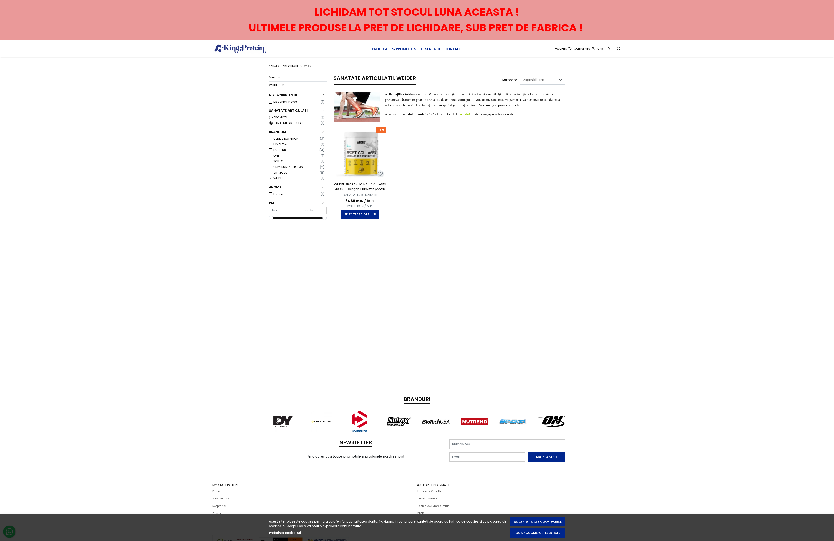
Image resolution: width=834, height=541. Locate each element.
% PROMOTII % (404, 49)
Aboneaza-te (547, 457)
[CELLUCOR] (321, 429)
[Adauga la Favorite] (380, 174)
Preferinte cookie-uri (285, 533)
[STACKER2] (513, 429)
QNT (276, 156)
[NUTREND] (475, 429)
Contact (453, 49)
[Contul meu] (584, 49)
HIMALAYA (280, 144)
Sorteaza (509, 79)
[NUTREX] (398, 429)
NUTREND (279, 150)
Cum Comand (427, 498)
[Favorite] (563, 49)
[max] (313, 210)
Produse (380, 49)
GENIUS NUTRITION (285, 139)
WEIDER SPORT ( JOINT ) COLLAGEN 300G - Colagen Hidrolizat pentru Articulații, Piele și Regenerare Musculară (360, 186)
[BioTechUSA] (436, 429)
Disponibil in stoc (285, 102)
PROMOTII (280, 117)
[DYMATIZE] (360, 429)
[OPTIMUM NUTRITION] (551, 429)
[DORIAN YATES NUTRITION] (283, 429)
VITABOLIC (280, 172)
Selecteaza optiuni (360, 214)
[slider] (271, 218)
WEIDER (274, 85)
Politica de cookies (463, 521)
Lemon (278, 194)
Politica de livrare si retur (433, 506)
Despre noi (430, 49)
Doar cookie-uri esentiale (538, 533)
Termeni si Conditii (429, 491)
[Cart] (603, 49)
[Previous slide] (277, 421)
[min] (282, 210)
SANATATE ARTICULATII (283, 66)
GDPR (420, 513)
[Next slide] (556, 421)
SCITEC (278, 161)
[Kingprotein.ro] (250, 48)
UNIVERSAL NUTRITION (288, 167)
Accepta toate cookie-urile (538, 521)
